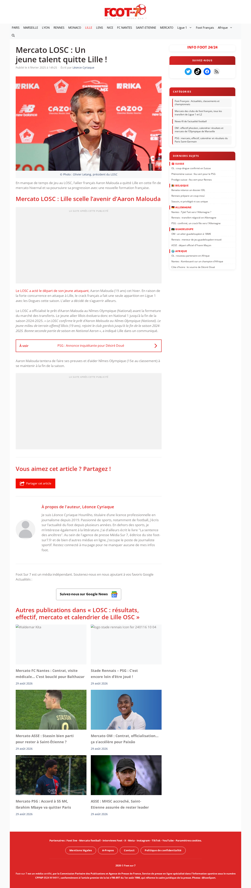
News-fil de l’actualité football (191, 121)
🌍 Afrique (179, 251)
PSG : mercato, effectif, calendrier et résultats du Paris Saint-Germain (201, 140)
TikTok (156, 840)
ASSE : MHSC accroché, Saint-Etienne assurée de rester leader (120, 804)
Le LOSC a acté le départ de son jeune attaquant (52, 290)
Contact (129, 850)
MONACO (74, 27)
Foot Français (205, 27)
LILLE (88, 27)
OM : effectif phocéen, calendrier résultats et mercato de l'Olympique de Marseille (199, 130)
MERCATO (166, 27)
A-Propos (108, 850)
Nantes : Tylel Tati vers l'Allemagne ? (191, 211)
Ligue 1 (182, 27)
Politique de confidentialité (163, 850)
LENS (99, 27)
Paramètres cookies (188, 840)
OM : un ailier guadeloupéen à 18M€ (191, 233)
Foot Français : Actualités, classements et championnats (197, 102)
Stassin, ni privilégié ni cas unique (189, 201)
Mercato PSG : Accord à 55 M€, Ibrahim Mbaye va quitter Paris (43, 804)
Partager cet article (38, 483)
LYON (46, 27)
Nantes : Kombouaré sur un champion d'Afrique (197, 261)
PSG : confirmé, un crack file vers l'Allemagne (196, 223)
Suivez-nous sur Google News (84, 594)
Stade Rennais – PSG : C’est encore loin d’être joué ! (114, 673)
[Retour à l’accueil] (125, 11)
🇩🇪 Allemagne (181, 207)
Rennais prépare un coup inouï (188, 195)
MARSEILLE (30, 27)
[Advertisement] (89, 246)
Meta (131, 840)
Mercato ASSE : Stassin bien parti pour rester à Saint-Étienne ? (45, 739)
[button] (13, 35)
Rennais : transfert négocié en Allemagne (193, 217)
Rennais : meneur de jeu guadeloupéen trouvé (196, 239)
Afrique (223, 27)
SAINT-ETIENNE (146, 27)
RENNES (59, 27)
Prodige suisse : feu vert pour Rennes (191, 179)
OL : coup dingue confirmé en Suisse (191, 168)
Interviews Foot (112, 840)
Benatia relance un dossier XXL (188, 190)
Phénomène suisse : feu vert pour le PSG (193, 173)
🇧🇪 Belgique (179, 185)
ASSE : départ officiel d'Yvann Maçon (191, 245)
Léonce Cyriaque (98, 506)
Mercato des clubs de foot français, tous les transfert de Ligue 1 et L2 (198, 112)
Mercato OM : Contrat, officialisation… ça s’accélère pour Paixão (124, 739)
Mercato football (90, 840)
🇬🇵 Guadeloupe (182, 229)
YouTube (168, 840)
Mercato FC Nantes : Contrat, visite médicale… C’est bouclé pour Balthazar (50, 673)
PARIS (15, 27)
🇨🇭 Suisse (177, 163)
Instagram (143, 840)
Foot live (71, 840)
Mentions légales (80, 850)
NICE (110, 27)
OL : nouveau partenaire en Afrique (190, 255)
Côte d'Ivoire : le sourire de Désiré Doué (193, 267)
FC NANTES (124, 27)
